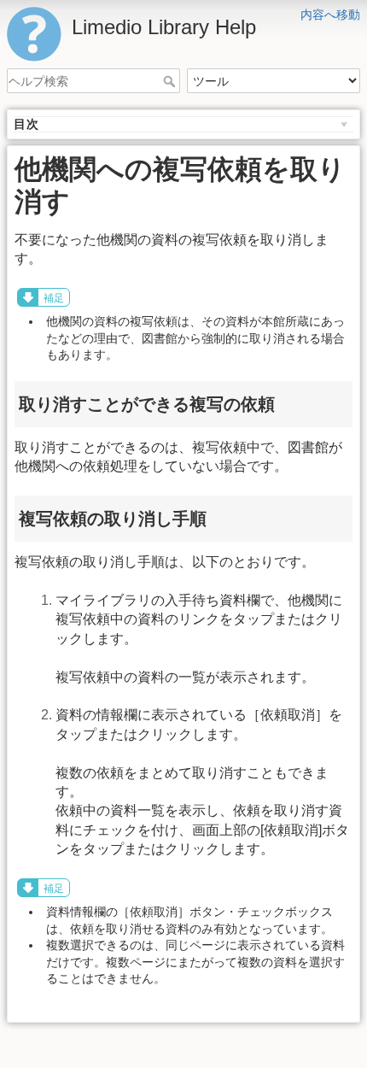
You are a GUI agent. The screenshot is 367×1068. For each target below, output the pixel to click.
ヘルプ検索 (171, 81)
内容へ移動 (330, 14)
